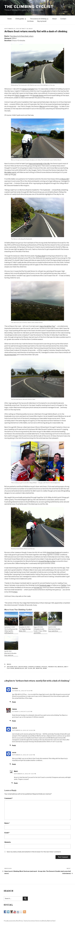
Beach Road (23, 666)
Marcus (42, 106)
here (15, 592)
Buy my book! (41, 21)
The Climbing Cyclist (28, 6)
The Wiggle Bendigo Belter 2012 (25, 630)
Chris (56, 106)
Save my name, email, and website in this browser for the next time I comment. (34, 852)
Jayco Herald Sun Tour (47, 326)
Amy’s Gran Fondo (53, 552)
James (14, 709)
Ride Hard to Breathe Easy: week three (54, 630)
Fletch (17, 95)
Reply (14, 702)
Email (7, 833)
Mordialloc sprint (10, 172)
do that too (38, 587)
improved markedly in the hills (39, 163)
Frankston (52, 666)
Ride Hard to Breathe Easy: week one (10, 654)
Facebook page (44, 585)
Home (9, 19)
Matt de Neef (27, 28)
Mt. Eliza (28, 668)
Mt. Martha (37, 668)
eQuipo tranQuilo (28, 89)
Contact (63, 19)
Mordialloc (20, 668)
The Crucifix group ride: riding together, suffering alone (11, 631)
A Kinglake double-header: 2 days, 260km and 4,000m (40, 631)
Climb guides (19, 19)
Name (7, 823)
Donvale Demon (38, 95)
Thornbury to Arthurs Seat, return (21, 36)
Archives (30, 21)
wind (45, 668)
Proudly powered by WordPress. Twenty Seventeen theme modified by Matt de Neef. (30, 921)
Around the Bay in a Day (47, 561)
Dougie (22, 95)
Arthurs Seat (40, 256)
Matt (16, 771)
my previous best (10, 355)
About (54, 19)
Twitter (63, 585)
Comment (8, 798)
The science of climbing (38, 19)
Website (7, 842)
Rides (9, 664)
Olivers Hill (65, 179)
